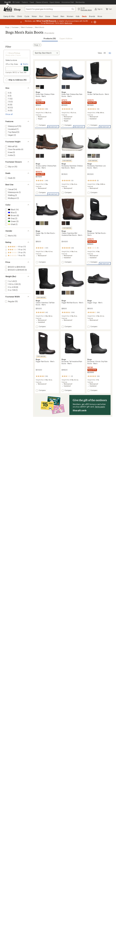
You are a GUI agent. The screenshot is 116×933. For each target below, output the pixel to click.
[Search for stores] (26, 68)
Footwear (15, 27)
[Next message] (91, 22)
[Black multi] (38, 87)
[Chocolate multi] (94, 156)
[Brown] (46, 223)
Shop (17, 9)
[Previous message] (21, 22)
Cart (110, 9)
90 (110, 52)
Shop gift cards (79, 410)
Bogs (7, 27)
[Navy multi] (63, 87)
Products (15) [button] (50, 38)
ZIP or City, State (12, 64)
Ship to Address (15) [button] (17, 80)
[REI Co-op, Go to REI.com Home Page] (7, 9)
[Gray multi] (63, 156)
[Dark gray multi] (98, 156)
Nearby (25, 64)
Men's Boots (39, 27)
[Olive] (42, 223)
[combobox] (50, 9)
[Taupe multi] (72, 156)
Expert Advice (66, 38)
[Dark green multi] (89, 156)
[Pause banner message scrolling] (94, 22)
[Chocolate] (38, 156)
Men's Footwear (27, 27)
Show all (9, 114)
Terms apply (100, 407)
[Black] (42, 87)
